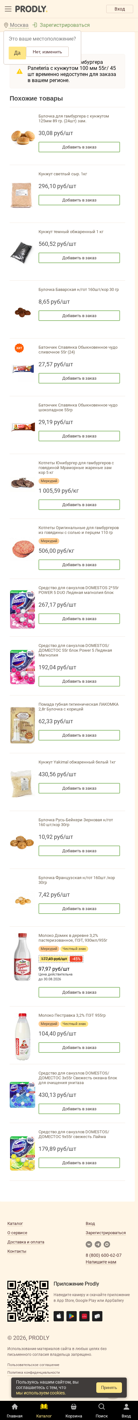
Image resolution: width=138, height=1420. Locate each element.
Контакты (16, 1251)
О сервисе (17, 1232)
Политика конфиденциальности (33, 1373)
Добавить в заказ (79, 147)
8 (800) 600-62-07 (104, 1255)
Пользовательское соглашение (33, 1365)
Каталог (15, 1223)
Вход (120, 8)
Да (17, 53)
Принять (109, 1387)
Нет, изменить (47, 51)
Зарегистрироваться (65, 25)
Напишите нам (101, 1261)
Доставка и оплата (25, 1242)
